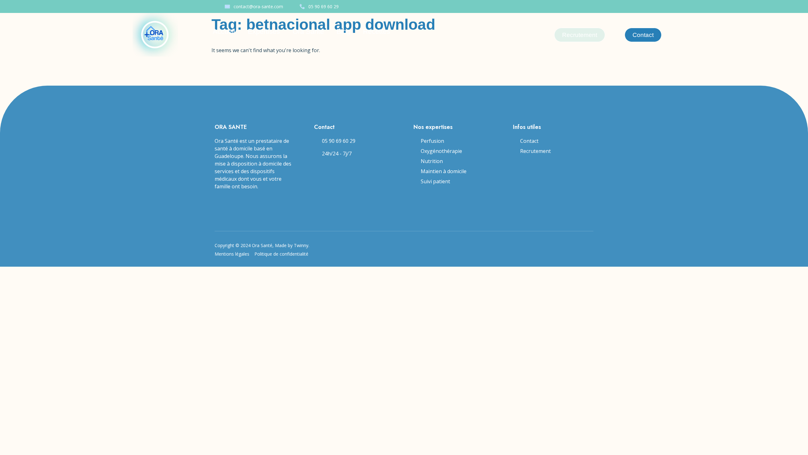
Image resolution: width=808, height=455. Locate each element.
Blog (343, 31)
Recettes (376, 31)
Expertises (264, 31)
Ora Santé (308, 31)
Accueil (224, 31)
